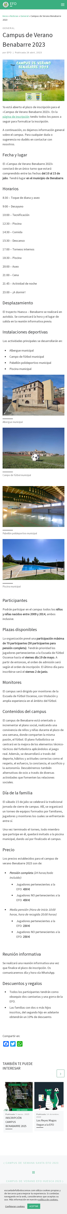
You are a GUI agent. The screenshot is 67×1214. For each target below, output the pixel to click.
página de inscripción (16, 117)
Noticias (14, 16)
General (24, 16)
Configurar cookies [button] (15, 1206)
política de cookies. (48, 1199)
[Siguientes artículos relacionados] (60, 1073)
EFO (9, 52)
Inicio (5, 16)
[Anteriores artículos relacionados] (52, 1073)
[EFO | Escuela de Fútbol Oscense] (6, 4)
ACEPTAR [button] (33, 1206)
